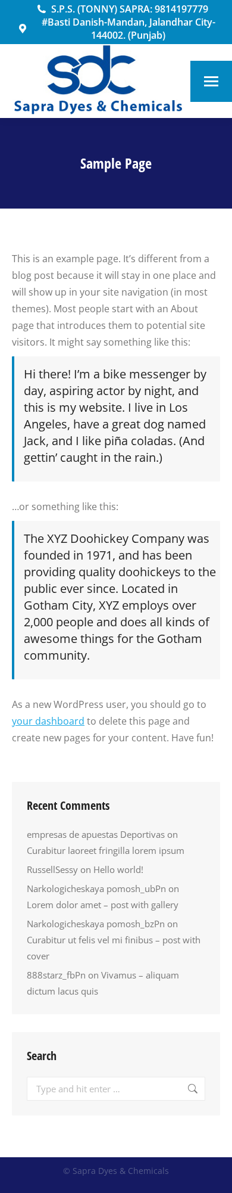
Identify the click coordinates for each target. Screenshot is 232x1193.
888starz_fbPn (56, 975)
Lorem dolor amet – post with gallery (102, 905)
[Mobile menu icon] (211, 81)
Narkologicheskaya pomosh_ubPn (96, 888)
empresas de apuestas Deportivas (96, 834)
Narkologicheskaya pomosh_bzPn (96, 924)
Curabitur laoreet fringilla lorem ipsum (105, 850)
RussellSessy (52, 869)
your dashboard (48, 721)
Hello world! (118, 869)
